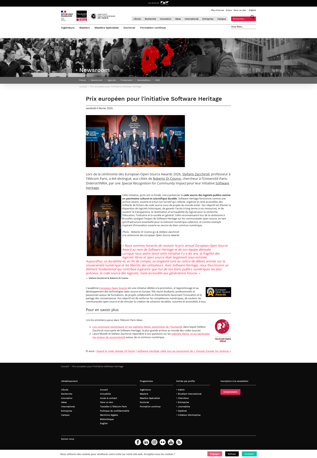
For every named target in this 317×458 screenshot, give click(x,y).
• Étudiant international (188, 394)
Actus (229, 10)
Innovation (165, 19)
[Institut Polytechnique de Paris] (102, 18)
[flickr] (162, 442)
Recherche (150, 19)
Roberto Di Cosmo (167, 178)
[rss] (179, 442)
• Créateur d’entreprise (188, 415)
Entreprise (207, 19)
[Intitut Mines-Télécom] (165, 3)
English (252, 10)
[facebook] (138, 442)
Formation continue (153, 27)
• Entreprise (182, 402)
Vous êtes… (237, 26)
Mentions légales (109, 415)
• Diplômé (181, 411)
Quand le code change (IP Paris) (115, 351)
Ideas (178, 19)
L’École (137, 19)
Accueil (65, 366)
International (191, 19)
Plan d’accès (217, 10)
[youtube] (171, 442)
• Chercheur (182, 398)
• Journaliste (183, 406)
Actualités (105, 394)
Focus (82, 80)
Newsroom (97, 80)
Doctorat (129, 27)
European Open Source (113, 288)
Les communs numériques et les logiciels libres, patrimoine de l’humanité (137, 326)
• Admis (180, 389)
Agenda (111, 80)
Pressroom (126, 80)
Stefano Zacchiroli (196, 174)
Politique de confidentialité (114, 411)
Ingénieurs (67, 27)
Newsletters (144, 80)
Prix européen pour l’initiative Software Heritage (97, 366)
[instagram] (154, 442)
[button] (214, 453)
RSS (157, 80)
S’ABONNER (230, 391)
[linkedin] (146, 442)
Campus (221, 19)
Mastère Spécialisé (107, 27)
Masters (84, 27)
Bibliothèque (107, 419)
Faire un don (240, 10)
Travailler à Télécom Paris (113, 406)
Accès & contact (108, 398)
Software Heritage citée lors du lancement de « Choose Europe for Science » (184, 351)
